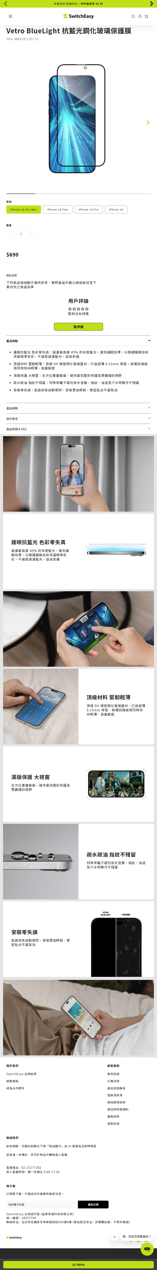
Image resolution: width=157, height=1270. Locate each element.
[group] (78, 4)
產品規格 (12, 408)
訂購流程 (113, 1081)
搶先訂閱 (93, 1204)
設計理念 (12, 418)
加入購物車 (78, 1264)
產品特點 (12, 341)
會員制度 (113, 1074)
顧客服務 (113, 1066)
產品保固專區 (116, 1088)
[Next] (149, 3)
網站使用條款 (116, 1102)
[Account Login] (139, 16)
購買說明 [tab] (11, 275)
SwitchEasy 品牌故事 (21, 1074)
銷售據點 (12, 1081)
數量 (9, 225)
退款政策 (113, 1123)
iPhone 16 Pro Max (23, 209)
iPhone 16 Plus (57, 209)
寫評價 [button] (78, 326)
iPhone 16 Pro (89, 209)
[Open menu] (10, 16)
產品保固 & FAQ (16, 429)
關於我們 (12, 1066)
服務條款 (113, 1116)
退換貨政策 (115, 1095)
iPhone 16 (116, 209)
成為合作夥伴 (15, 1088)
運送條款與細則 (118, 1109)
